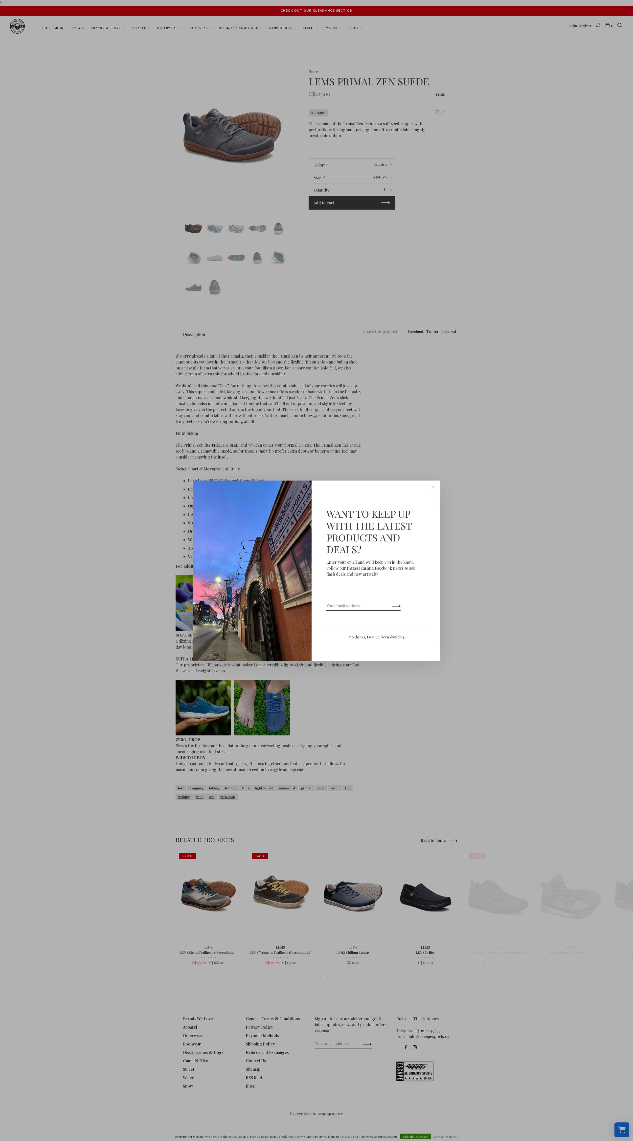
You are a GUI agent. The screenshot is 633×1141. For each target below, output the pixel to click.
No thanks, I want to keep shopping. (377, 637)
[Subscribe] (395, 606)
